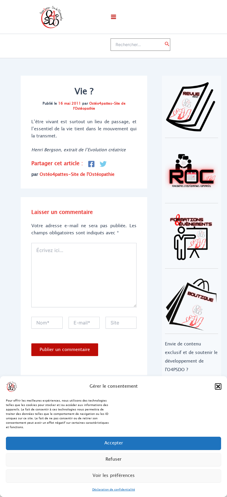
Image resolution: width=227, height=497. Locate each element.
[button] (218, 386)
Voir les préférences (114, 475)
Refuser (113, 459)
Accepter (113, 443)
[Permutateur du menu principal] (113, 17)
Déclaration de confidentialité (113, 489)
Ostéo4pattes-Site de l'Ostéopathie (99, 106)
